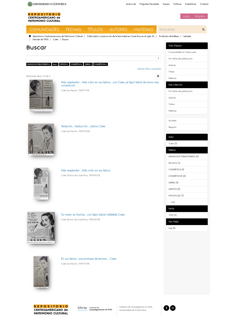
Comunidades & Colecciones (182, 52)
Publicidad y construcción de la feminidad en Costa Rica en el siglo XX (120, 36)
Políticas (177, 4)
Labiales (187, 36)
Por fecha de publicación (180, 58)
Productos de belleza (169, 36)
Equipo (166, 4)
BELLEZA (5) (174, 163)
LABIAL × (88, 64)
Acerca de (131, 4)
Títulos (172, 71)
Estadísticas (190, 4)
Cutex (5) (173, 143)
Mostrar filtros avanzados (149, 68)
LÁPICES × (64, 64)
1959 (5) (173, 215)
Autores (172, 65)
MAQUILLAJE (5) (176, 195)
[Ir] (203, 29)
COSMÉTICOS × (100, 64)
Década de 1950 (40, 39)
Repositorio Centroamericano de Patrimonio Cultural (58, 36)
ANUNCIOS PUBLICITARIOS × (38, 64)
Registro (200, 16)
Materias (173, 78)
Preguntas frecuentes (149, 4)
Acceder (173, 120)
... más (172, 202)
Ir (158, 58)
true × (55, 64)
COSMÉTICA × (76, 64)
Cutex (55, 39)
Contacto (204, 4)
